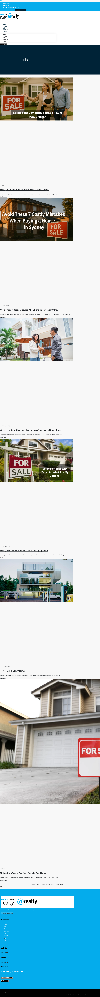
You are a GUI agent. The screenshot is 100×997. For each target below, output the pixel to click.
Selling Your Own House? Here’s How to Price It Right (24, 189)
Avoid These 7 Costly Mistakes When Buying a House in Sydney (29, 310)
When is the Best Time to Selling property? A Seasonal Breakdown (30, 430)
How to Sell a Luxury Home (12, 671)
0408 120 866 (6, 953)
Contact (5, 31)
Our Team (5, 40)
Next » (62, 885)
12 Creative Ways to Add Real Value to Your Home (23, 873)
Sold (4, 38)
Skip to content (4, 1)
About (4, 34)
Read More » (3, 197)
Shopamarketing (90, 995)
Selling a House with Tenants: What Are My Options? (24, 550)
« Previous (33, 885)
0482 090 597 (6, 962)
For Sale (5, 36)
